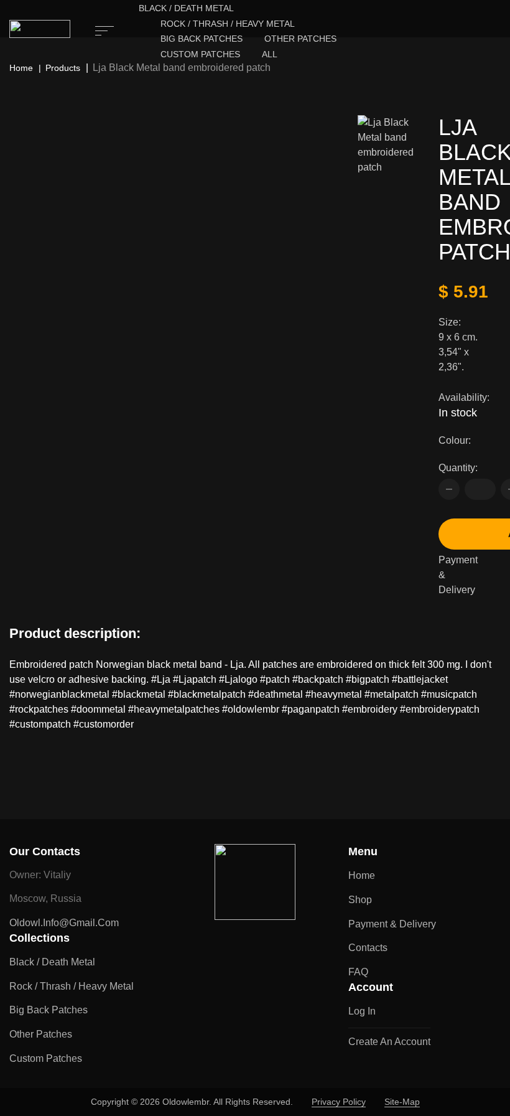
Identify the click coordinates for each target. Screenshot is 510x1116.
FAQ (358, 972)
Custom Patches (200, 54)
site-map (402, 1102)
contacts (367, 947)
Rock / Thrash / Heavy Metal (227, 24)
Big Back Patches (201, 39)
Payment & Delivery (458, 575)
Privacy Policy (339, 1102)
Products (62, 68)
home (361, 875)
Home (21, 68)
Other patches (300, 39)
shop (360, 899)
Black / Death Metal (186, 8)
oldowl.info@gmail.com (64, 922)
